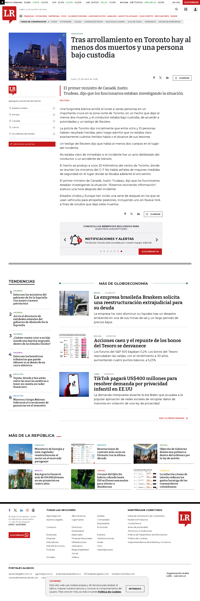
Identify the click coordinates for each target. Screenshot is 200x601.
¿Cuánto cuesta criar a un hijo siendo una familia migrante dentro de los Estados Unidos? (32, 340)
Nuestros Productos (138, 519)
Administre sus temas (24, 144)
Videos (75, 557)
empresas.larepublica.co (68, 574)
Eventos (101, 534)
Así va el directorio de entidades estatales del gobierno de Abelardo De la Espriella (30, 321)
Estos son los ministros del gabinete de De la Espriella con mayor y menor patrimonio (30, 299)
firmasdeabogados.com (96, 574)
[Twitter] (160, 77)
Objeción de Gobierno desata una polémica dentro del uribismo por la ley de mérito (175, 453)
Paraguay (40, 445)
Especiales (77, 534)
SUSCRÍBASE (191, 2)
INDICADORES (162, 16)
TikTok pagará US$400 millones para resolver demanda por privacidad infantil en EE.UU (135, 384)
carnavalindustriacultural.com (23, 577)
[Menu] (21, 16)
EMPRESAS (54, 16)
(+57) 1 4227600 (17, 524)
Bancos (38, 470)
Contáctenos (134, 523)
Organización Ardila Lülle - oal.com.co (178, 574)
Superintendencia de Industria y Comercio (149, 542)
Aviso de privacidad (138, 527)
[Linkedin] (167, 77)
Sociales (50, 557)
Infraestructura (79, 542)
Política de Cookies (109, 591)
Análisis (100, 516)
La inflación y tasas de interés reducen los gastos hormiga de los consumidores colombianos (173, 480)
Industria (18, 374)
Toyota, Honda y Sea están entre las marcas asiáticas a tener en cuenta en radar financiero (31, 383)
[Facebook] (154, 77)
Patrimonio (65, 22)
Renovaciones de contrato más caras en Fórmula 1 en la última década (111, 453)
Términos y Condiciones (140, 531)
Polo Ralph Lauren (115, 22)
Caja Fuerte (78, 519)
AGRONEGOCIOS (97, 16)
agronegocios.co (44, 574)
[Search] (176, 9)
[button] (64, 240)
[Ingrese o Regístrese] (195, 9)
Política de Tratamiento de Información (147, 534)
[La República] (9, 15)
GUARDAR (184, 78)
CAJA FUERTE (146, 16)
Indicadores (52, 542)
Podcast (50, 549)
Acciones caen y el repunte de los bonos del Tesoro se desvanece (137, 343)
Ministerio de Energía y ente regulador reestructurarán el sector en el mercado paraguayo (49, 455)
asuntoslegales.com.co (20, 574)
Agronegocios (53, 516)
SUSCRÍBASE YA (150, 251)
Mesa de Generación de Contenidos (146, 516)
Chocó (54, 22)
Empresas (51, 534)
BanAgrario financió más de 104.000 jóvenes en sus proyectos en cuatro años (49, 479)
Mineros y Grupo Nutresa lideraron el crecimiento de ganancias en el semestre (31, 402)
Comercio (165, 470)
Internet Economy (55, 546)
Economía (102, 527)
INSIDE (173, 16)
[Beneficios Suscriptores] (185, 9)
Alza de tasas (135, 22)
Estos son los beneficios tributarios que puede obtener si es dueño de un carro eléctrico (29, 361)
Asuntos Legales (54, 519)
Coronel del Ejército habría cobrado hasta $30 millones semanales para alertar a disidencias (112, 480)
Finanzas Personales (82, 538)
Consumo (51, 527)
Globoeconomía (105, 538)
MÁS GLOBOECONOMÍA (171, 418)
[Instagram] (28, 511)
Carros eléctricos (94, 22)
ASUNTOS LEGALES (128, 16)
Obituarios (77, 546)
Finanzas (50, 538)
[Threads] (34, 511)
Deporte (101, 445)
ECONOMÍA (41, 16)
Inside (100, 542)
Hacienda (17, 291)
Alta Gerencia (78, 516)
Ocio (99, 546)
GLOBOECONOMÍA (77, 16)
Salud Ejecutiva (105, 549)
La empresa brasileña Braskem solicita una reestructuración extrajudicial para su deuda (138, 302)
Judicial (164, 445)
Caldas (78, 22)
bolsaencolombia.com (123, 574)
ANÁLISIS (112, 16)
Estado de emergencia (170, 22)
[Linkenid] (22, 511)
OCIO (64, 16)
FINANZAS (29, 16)
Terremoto (150, 22)
